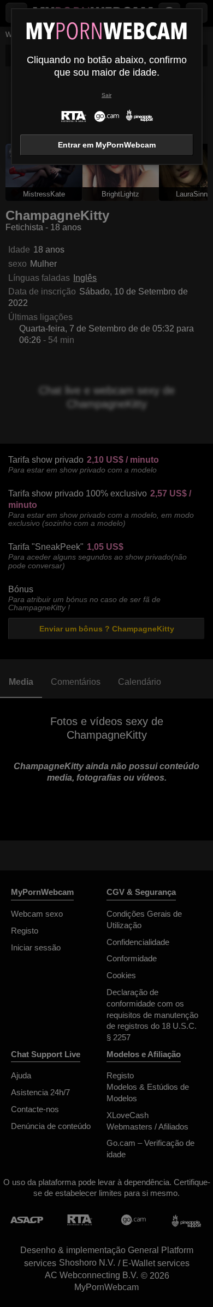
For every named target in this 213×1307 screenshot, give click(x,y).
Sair (106, 95)
